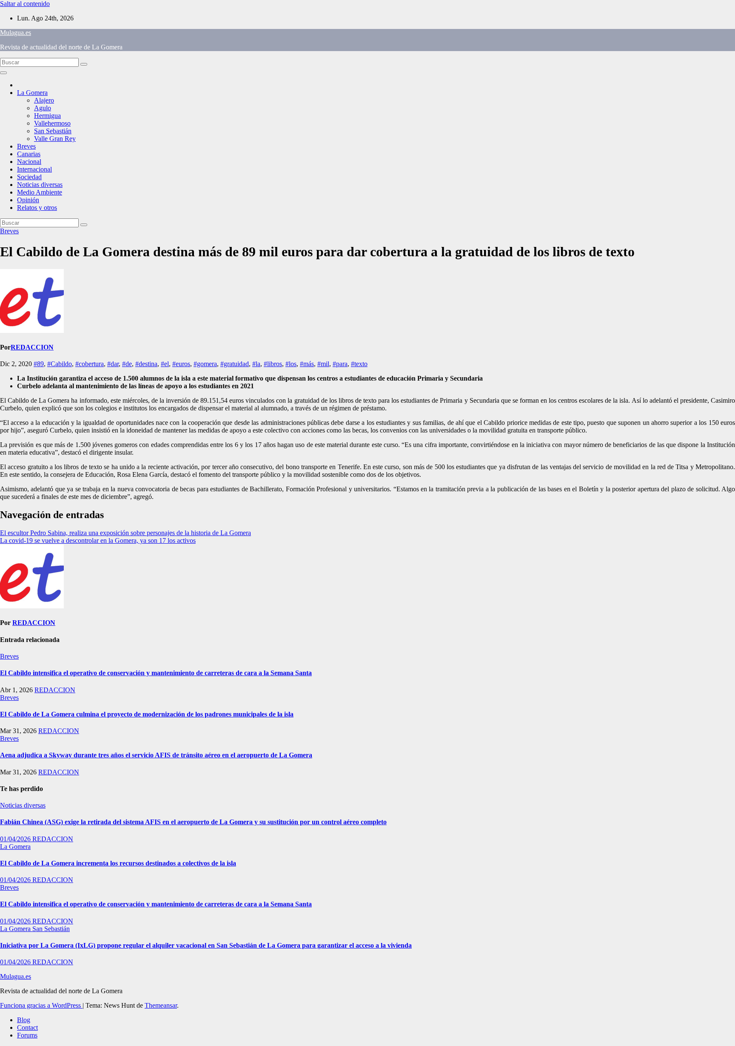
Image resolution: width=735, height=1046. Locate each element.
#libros (273, 363)
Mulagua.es (15, 32)
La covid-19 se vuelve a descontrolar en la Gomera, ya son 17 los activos (98, 540)
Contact (27, 1027)
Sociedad (29, 177)
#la (256, 363)
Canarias (28, 154)
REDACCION (32, 347)
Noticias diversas (40, 184)
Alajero (44, 100)
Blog (23, 1019)
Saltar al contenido (25, 3)
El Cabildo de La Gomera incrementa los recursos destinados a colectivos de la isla (118, 863)
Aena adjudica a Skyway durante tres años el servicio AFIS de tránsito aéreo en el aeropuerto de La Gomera (156, 755)
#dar (113, 363)
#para (340, 363)
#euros (181, 363)
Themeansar (161, 1005)
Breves (26, 146)
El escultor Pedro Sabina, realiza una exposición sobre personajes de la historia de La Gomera (125, 532)
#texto (359, 363)
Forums (27, 1035)
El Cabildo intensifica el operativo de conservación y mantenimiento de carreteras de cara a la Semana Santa (156, 672)
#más (307, 363)
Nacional (29, 161)
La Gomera (32, 92)
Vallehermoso (52, 123)
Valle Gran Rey (55, 138)
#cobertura (89, 363)
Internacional (34, 169)
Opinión (28, 199)
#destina (146, 363)
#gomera (205, 363)
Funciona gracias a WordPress (41, 1005)
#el (165, 363)
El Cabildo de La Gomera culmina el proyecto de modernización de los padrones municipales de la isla (146, 714)
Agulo (42, 108)
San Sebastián (52, 131)
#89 (39, 363)
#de (127, 363)
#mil (323, 363)
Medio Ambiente (39, 192)
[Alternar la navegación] (3, 73)
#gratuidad (234, 363)
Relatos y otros (37, 207)
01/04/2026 (16, 839)
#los (290, 363)
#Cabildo (59, 363)
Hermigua (47, 115)
